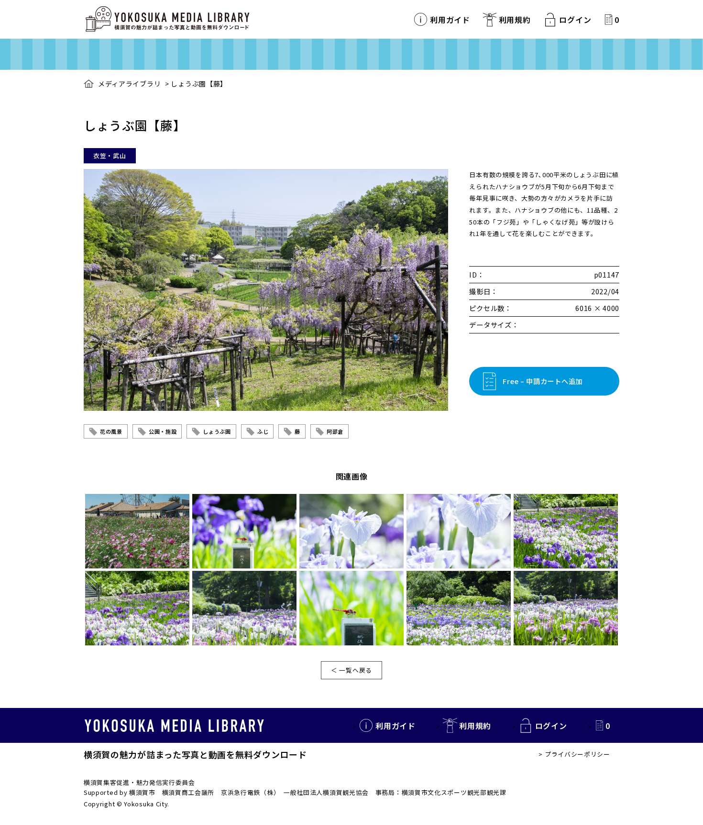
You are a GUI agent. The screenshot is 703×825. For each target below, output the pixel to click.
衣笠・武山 (109, 155)
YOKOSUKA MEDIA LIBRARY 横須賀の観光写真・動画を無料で (167, 19)
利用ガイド (450, 19)
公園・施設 (163, 431)
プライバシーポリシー (577, 754)
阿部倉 (335, 431)
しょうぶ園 (217, 431)
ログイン (575, 19)
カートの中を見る (609, 19)
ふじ (262, 431)
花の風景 (111, 431)
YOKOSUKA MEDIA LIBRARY (174, 725)
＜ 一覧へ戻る (351, 670)
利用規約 (515, 19)
